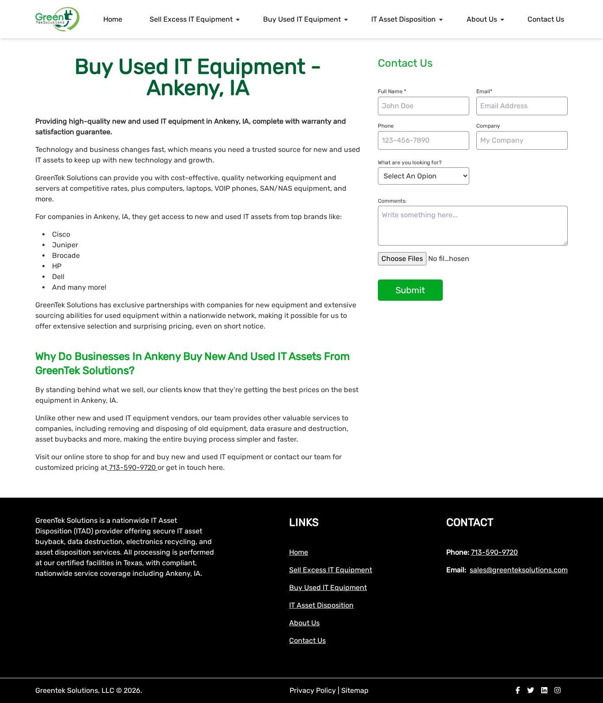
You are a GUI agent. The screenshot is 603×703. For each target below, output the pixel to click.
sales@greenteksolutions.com (519, 570)
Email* (484, 91)
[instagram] (557, 690)
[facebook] (518, 690)
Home (112, 19)
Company (488, 126)
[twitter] (530, 690)
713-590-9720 (132, 467)
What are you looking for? (409, 162)
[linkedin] (544, 690)
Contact (470, 522)
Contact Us (546, 19)
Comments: (392, 201)
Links (304, 522)
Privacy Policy (314, 690)
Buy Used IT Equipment (302, 19)
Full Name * (392, 91)
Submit (410, 290)
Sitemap (355, 690)
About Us (482, 19)
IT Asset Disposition (403, 19)
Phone (386, 126)
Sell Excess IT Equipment (191, 19)
